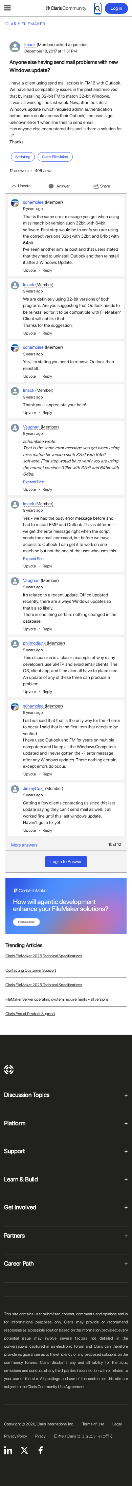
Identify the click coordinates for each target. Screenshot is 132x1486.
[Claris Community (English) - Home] (66, 8)
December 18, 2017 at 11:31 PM (50, 51)
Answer (63, 186)
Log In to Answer (66, 861)
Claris (9, 1069)
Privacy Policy (15, 1436)
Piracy (40, 1436)
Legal (117, 1424)
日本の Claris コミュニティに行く (83, 1436)
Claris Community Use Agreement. (56, 1386)
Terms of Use (93, 1424)
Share (105, 186)
